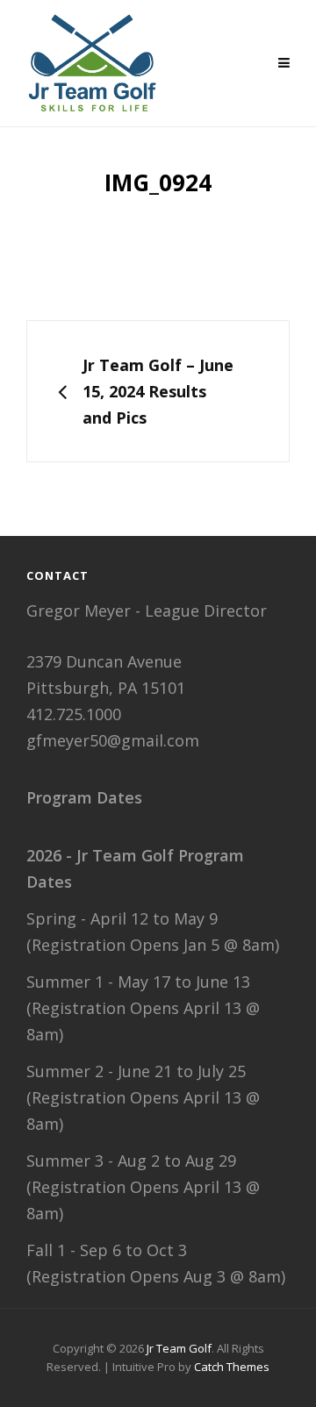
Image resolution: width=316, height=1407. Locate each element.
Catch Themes (231, 1367)
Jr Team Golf (179, 1348)
